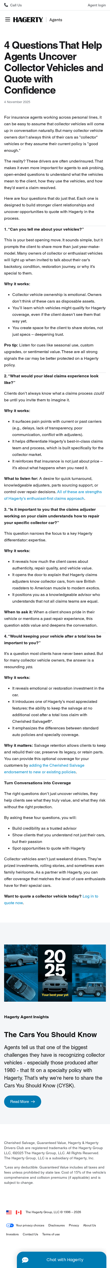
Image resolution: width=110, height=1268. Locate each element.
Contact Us (30, 1234)
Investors (12, 1234)
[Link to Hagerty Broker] (18, 1212)
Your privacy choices (30, 1225)
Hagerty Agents (38, 20)
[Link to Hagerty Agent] (9, 1212)
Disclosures (56, 1225)
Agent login (97, 5)
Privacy (74, 1225)
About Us (89, 1225)
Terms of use (51, 1234)
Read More (19, 1101)
